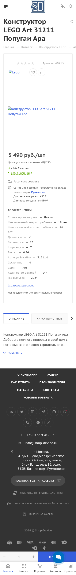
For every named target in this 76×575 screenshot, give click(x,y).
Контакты (51, 390)
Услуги (52, 374)
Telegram (43, 411)
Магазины (25, 390)
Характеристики (49, 318)
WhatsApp (38, 422)
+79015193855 (39, 435)
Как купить (20, 382)
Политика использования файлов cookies (41, 503)
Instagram (32, 411)
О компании (28, 374)
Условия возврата (38, 397)
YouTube (54, 411)
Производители (52, 382)
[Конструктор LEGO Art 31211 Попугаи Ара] (38, 111)
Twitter (21, 411)
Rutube (64, 411)
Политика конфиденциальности (41, 493)
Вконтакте (11, 411)
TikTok (48, 422)
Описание (16, 318)
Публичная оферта (41, 514)
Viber (27, 422)
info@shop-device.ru (41, 443)
